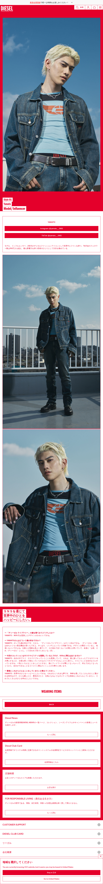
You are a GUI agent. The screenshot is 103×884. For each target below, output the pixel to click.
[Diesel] (7, 9)
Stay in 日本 (51, 873)
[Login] (88, 7)
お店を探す (51, 787)
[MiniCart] (94, 7)
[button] (51, 2)
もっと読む (51, 735)
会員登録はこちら (51, 762)
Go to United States (51, 879)
